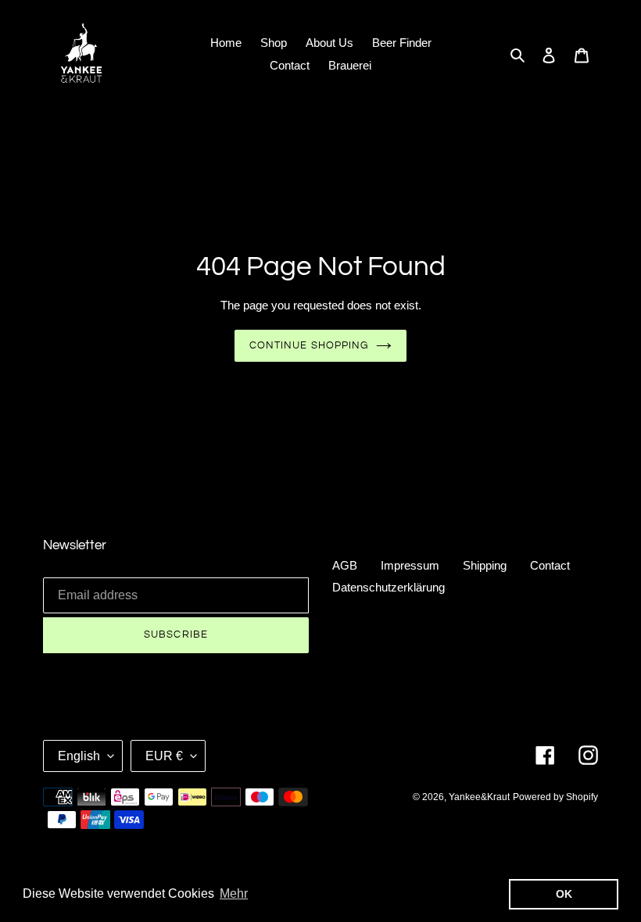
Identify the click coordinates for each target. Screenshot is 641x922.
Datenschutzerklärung (388, 587)
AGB (344, 565)
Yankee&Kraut (479, 797)
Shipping (485, 565)
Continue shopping (308, 345)
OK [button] (564, 894)
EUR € (164, 756)
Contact (550, 565)
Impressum (410, 565)
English (79, 756)
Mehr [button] (234, 893)
